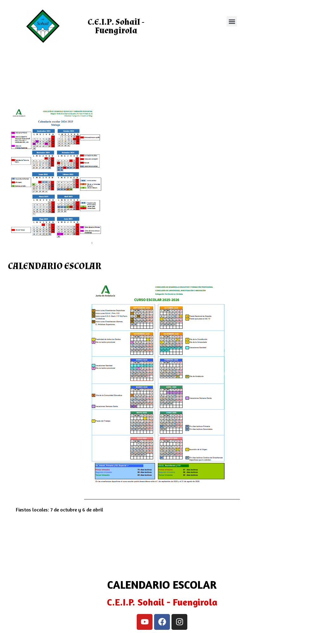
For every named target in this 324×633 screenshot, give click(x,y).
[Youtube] (145, 622)
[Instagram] (179, 622)
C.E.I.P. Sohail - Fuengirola (116, 26)
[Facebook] (162, 622)
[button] (232, 21)
